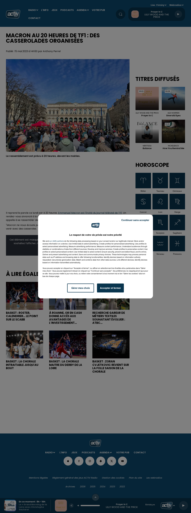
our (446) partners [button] (56, 241)
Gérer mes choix (80, 288)
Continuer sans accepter (135, 220)
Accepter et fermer (110, 288)
